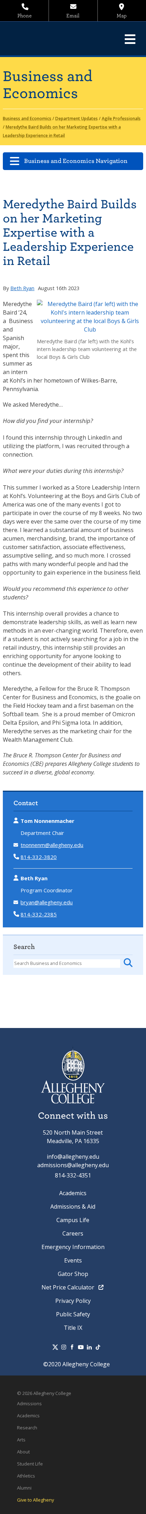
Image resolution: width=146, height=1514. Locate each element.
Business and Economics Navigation (76, 161)
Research (27, 1427)
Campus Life (72, 1220)
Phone (24, 15)
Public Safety (73, 1314)
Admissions (29, 1403)
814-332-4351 (73, 1175)
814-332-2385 (39, 914)
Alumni (24, 1488)
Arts (21, 1439)
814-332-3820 (39, 856)
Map (122, 15)
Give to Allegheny (35, 1500)
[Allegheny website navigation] (130, 39)
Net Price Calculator (68, 1287)
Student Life (30, 1464)
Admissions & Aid (72, 1206)
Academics (72, 1193)
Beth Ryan (22, 288)
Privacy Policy (73, 1301)
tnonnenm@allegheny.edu (52, 844)
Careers (72, 1233)
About (23, 1451)
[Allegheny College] (54, 38)
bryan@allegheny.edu (47, 902)
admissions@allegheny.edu (73, 1165)
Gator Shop (73, 1274)
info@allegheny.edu (73, 1156)
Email (72, 15)
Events (73, 1260)
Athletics (26, 1476)
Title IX (73, 1328)
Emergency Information (73, 1247)
